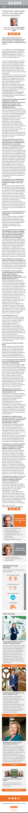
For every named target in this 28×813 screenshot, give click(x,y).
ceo (7, 93)
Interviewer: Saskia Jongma (20, 549)
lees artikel (14, 665)
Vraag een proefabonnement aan (14, 790)
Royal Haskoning (6, 52)
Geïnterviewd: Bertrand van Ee (20, 520)
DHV (5, 51)
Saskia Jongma (20, 27)
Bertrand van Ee (21, 49)
